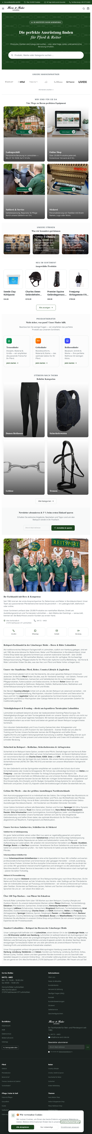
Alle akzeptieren (22, 1127)
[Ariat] (9, 81)
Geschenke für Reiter (54, 1077)
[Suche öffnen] (84, 9)
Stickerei (51, 1005)
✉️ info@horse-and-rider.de (58, 1037)
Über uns (51, 977)
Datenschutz (6, 1034)
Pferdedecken (6, 1073)
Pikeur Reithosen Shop (55, 1106)
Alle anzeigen (44, 307)
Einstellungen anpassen (70, 1127)
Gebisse (4, 1069)
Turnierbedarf (6, 1086)
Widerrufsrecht (7, 1038)
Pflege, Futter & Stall (10, 1093)
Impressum (6, 1026)
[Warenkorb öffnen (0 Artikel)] (88, 8)
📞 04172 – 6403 (54, 1034)
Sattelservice (53, 1009)
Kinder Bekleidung (54, 1086)
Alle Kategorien (44, 501)
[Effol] (21, 81)
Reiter (50, 1064)
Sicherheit (51, 1081)
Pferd (4, 1064)
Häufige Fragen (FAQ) (56, 993)
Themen (51, 1093)
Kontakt (51, 997)
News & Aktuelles (54, 981)
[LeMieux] (58, 81)
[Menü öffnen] (3, 8)
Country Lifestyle (53, 1069)
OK (88, 1047)
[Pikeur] (70, 81)
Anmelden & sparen (64, 528)
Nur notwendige (47, 1127)
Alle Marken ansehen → (46, 90)
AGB (3, 1030)
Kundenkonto (53, 985)
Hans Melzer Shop (54, 1097)
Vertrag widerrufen (11, 1048)
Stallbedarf (5, 1110)
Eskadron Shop (53, 1110)
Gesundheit (5, 1102)
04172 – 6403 (42, 621)
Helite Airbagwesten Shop (56, 1102)
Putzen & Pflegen (7, 1097)
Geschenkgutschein (55, 1013)
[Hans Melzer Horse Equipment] (46, 81)
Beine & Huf (5, 1077)
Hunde (4, 1106)
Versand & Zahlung (55, 989)
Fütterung (5, 1114)
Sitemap (5, 1042)
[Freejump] (33, 81)
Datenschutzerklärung (65, 1051)
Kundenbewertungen (56, 1001)
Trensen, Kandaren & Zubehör (11, 1081)
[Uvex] (82, 81)
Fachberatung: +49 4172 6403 (81, 2)
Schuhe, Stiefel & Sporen (56, 1073)
